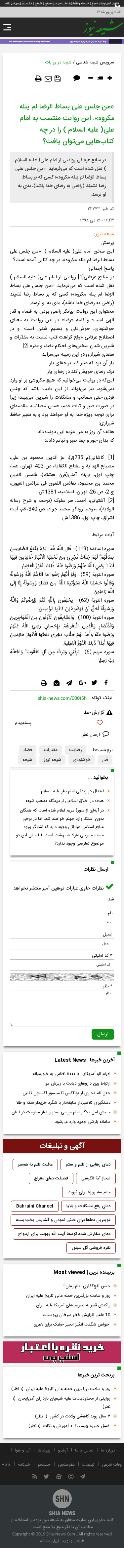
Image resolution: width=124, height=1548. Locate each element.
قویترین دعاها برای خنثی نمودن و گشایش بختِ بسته (63, 1220)
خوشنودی (81, 760)
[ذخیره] (58, 78)
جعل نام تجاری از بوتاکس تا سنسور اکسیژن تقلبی (66, 1093)
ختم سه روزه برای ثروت (88, 1192)
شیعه (27, 760)
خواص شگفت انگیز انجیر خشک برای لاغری (72, 1324)
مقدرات (51, 750)
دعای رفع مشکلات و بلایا (88, 1206)
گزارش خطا (94, 713)
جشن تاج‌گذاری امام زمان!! (86, 1286)
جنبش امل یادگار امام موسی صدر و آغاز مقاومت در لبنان (61, 1112)
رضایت (75, 750)
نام (110, 913)
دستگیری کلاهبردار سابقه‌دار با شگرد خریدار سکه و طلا (63, 1102)
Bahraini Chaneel (34, 1206)
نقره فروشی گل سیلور (91, 1247)
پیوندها (44, 1450)
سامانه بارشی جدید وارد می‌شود (82, 1122)
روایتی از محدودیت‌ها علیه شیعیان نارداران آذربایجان (61, 1402)
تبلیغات (88, 1464)
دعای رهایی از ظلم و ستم (88, 1164)
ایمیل (107, 934)
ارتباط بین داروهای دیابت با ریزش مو (77, 1083)
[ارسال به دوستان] (48, 78)
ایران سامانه (49, 1541)
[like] (62, 724)
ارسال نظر (91, 735)
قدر (105, 760)
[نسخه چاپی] (38, 78)
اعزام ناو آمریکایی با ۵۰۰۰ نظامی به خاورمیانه (71, 1074)
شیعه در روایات (58, 62)
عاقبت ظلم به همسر (35, 1164)
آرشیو (63, 1450)
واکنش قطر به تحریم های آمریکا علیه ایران (73, 1305)
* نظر (107, 986)
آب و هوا (22, 1450)
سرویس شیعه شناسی (95, 62)
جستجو (44, 1464)
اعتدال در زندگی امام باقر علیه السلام (72, 791)
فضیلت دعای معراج (51, 1178)
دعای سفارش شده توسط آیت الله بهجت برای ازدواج (64, 1234)
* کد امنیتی (102, 955)
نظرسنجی (66, 1464)
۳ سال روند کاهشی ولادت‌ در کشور (72, 1416)
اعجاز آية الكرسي (95, 1178)
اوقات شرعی (112, 1464)
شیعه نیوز (52, 760)
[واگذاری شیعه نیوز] (62, 41)
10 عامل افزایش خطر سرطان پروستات (76, 1315)
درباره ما (108, 1450)
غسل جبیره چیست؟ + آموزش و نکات (69, 1426)
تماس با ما (84, 1450)
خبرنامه (24, 1464)
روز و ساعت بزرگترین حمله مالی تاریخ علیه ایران (68, 1295)
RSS (6, 1464)
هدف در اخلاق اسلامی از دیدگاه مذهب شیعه (64, 801)
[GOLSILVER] (62, 1352)
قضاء (27, 750)
